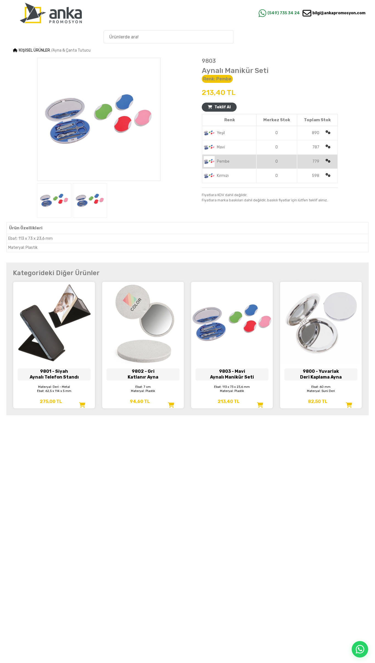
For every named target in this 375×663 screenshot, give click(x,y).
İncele (54, 345)
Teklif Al (222, 107)
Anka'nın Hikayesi (336, 36)
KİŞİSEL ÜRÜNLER (34, 50)
